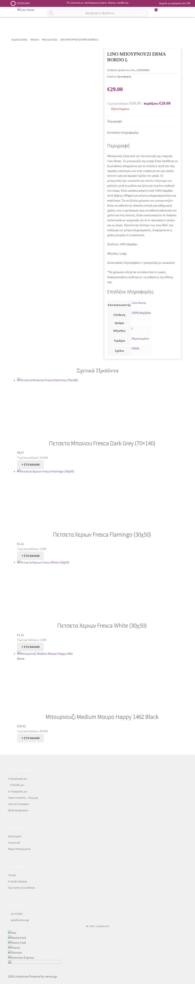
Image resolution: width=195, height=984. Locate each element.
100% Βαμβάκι (141, 313)
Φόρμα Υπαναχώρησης (19, 849)
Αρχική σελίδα (19, 39)
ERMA (135, 348)
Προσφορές (124, 76)
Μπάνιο (34, 39)
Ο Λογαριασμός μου (17, 778)
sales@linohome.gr (19, 920)
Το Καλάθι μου (17, 785)
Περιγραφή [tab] (114, 121)
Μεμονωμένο (140, 338)
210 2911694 (16, 913)
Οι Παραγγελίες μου (17, 791)
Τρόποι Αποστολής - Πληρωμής (23, 797)
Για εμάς (12, 875)
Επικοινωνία (14, 842)
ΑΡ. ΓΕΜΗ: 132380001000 (97, 926)
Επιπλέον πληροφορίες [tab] (123, 132)
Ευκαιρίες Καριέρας (17, 881)
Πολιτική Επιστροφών (18, 804)
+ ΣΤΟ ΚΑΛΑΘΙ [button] (31, 464)
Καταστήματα (15, 836)
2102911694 (23, 3)
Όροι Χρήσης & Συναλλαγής (21, 887)
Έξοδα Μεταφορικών (18, 810)
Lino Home (139, 303)
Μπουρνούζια (49, 39)
